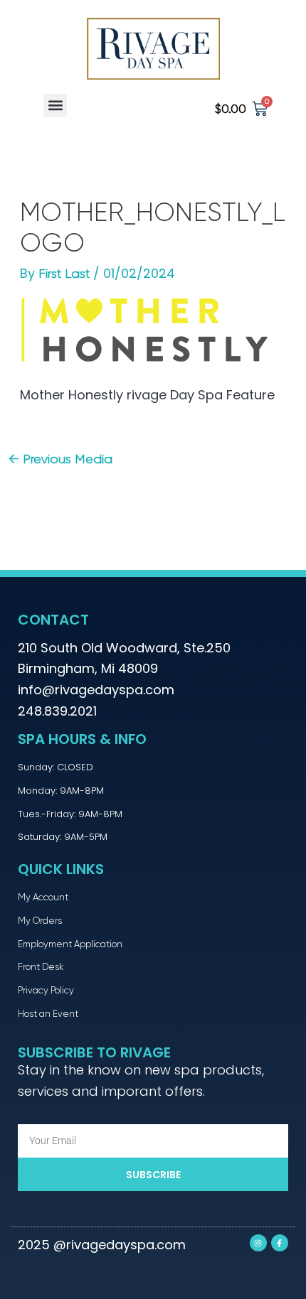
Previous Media (60, 459)
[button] (55, 105)
